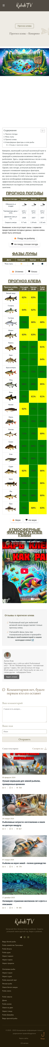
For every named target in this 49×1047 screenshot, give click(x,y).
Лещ (11, 380)
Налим (10, 405)
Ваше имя (7, 726)
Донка (4, 1000)
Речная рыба (7, 984)
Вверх (43, 1039)
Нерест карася (7, 956)
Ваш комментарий (12, 703)
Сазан (11, 442)
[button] (41, 131)
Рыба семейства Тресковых (12, 945)
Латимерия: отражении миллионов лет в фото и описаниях (24, 902)
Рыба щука (6, 952)
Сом (10, 454)
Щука (11, 479)
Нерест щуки (7, 976)
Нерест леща (7, 1011)
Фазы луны (9, 137)
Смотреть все (37, 749)
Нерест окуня (7, 973)
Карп (11, 355)
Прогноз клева (24, 26)
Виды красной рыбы (9, 1018)
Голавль (11, 306)
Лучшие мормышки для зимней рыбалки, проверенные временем (21, 782)
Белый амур (10, 293)
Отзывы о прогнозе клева (18, 145)
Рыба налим (7, 1004)
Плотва (11, 429)
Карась (10, 343)
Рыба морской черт (9, 980)
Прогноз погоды (11, 134)
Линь (11, 392)
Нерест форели (8, 963)
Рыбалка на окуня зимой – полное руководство (24, 863)
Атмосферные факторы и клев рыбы (19, 142)
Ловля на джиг (7, 1007)
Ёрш (10, 504)
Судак (11, 466)
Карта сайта (23, 1038)
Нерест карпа (7, 960)
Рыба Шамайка (8, 1015)
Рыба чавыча (7, 997)
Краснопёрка (11, 367)
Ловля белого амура (10, 987)
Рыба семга (6, 991)
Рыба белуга (7, 949)
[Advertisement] (24, 105)
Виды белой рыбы (9, 942)
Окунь (11, 417)
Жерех (10, 330)
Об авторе (24, 1043)
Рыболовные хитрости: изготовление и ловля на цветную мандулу (23, 824)
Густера (11, 318)
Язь (11, 491)
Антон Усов (9, 661)
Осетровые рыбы (8, 969)
